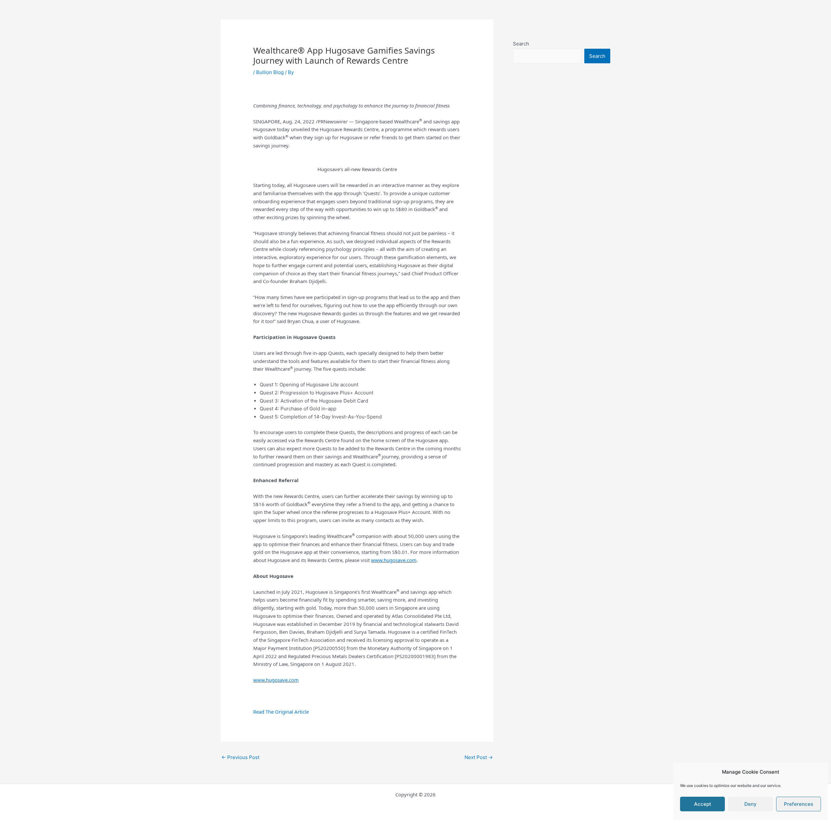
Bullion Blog (270, 72)
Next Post (479, 757)
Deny (750, 804)
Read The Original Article (281, 711)
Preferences (798, 804)
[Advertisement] (561, 213)
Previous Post (240, 757)
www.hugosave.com (393, 560)
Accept (702, 804)
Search (521, 44)
